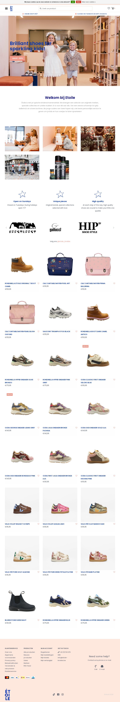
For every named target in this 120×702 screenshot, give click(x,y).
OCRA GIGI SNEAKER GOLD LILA (93, 428)
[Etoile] (22, 8)
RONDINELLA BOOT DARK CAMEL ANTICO (94, 333)
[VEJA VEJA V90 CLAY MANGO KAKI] (98, 505)
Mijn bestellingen (47, 655)
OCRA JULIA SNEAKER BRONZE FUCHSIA (55, 429)
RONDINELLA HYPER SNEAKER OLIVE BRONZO (19, 381)
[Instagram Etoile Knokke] (63, 694)
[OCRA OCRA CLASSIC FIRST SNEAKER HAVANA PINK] (98, 457)
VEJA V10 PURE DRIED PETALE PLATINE (58, 572)
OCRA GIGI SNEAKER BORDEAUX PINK (20, 476)
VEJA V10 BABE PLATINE (90, 572)
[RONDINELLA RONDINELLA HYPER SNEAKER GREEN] (98, 601)
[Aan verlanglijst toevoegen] (38, 283)
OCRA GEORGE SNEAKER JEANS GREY (20, 428)
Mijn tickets (45, 658)
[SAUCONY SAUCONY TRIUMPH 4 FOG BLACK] (60, 312)
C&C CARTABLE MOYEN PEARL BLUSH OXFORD (20, 333)
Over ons (8, 652)
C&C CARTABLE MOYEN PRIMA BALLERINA (93, 284)
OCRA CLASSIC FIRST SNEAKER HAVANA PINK (93, 477)
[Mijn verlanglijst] (109, 8)
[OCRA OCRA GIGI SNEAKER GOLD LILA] (98, 408)
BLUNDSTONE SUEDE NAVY (15, 620)
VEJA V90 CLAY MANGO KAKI (92, 524)
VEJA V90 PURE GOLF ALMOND (17, 572)
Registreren (45, 652)
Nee (78, 2)
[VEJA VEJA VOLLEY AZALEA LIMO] (60, 505)
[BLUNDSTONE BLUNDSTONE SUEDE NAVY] (22, 601)
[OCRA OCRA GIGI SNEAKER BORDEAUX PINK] (22, 457)
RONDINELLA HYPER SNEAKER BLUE (56, 620)
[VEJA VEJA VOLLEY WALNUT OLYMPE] (22, 505)
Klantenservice (10, 671)
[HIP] (88, 227)
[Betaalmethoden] (7, 678)
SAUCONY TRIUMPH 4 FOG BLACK (56, 331)
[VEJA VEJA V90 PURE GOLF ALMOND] (22, 553)
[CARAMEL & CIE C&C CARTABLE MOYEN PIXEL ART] (60, 264)
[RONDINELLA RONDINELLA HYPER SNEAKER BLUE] (60, 601)
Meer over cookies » (89, 2)
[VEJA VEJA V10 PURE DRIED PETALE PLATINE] (60, 553)
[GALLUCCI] (55, 227)
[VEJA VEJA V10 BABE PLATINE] (98, 553)
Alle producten (29, 652)
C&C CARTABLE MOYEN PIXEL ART (56, 283)
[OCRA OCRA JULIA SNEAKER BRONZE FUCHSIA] (60, 408)
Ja (73, 2)
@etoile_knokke (63, 241)
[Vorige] (6, 228)
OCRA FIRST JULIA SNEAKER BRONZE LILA (57, 477)
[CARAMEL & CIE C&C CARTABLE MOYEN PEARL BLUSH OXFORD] (22, 312)
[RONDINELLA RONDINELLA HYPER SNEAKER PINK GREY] (60, 360)
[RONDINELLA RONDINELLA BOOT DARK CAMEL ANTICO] (98, 312)
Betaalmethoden (11, 663)
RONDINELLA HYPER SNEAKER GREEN (95, 620)
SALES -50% (17, 58)
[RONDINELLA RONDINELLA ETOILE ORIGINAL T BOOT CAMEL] (22, 264)
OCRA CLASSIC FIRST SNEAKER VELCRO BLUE (93, 381)
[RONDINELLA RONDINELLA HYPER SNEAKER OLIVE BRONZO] (22, 360)
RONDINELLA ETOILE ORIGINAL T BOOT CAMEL (20, 284)
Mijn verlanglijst (46, 660)
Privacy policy (10, 660)
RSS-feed (27, 666)
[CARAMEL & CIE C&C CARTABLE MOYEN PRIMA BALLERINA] (98, 264)
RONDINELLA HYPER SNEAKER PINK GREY (56, 381)
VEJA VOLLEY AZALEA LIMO (53, 524)
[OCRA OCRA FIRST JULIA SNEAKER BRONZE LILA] (60, 457)
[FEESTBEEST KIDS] (21, 227)
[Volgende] (113, 228)
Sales (26, 660)
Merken (26, 663)
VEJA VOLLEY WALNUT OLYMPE (17, 524)
